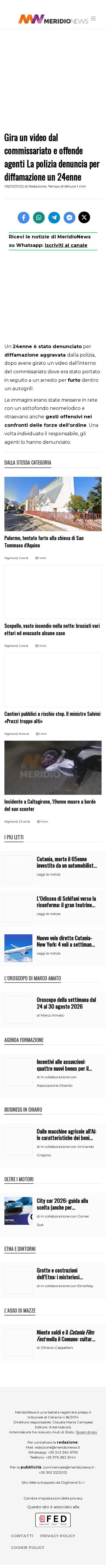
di (39, 1015)
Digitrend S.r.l (73, 1482)
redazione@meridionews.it (57, 1447)
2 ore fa (23, 558)
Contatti (22, 1535)
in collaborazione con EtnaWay (67, 1286)
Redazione (37, 186)
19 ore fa (24, 733)
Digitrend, (11, 558)
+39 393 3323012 (53, 1472)
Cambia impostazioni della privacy (53, 1498)
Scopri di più (86, 1432)
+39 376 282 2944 (61, 1457)
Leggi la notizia (48, 874)
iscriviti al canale (66, 245)
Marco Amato (52, 1015)
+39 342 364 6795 (63, 1452)
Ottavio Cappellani (57, 1347)
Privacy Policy (57, 1535)
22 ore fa (24, 821)
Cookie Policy (27, 1547)
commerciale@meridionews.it (68, 1467)
